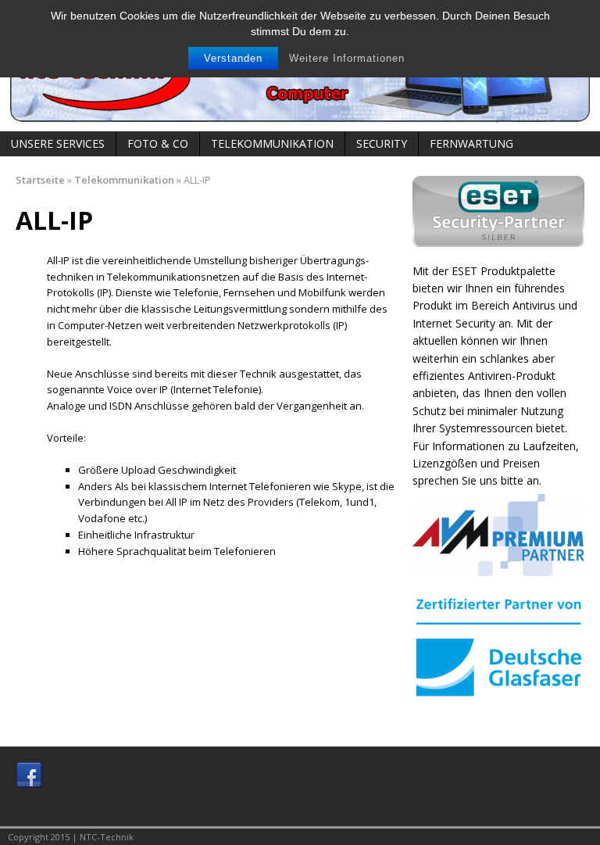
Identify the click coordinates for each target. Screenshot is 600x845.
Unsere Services (58, 143)
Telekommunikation (272, 143)
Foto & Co (157, 143)
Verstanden (233, 58)
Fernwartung (471, 143)
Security (381, 143)
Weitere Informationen (347, 58)
